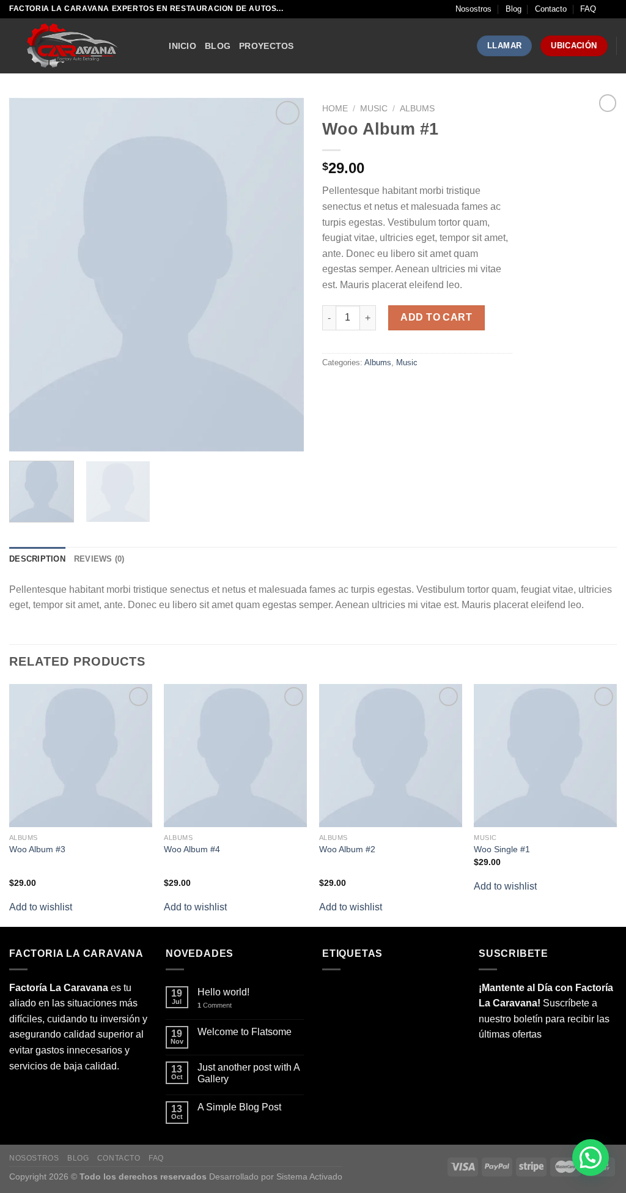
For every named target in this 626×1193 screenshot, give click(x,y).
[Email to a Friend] (377, 390)
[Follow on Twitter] (64, 1084)
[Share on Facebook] (333, 390)
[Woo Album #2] (390, 755)
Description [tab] (37, 558)
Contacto (551, 8)
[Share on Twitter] (355, 390)
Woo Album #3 (37, 849)
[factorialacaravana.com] (70, 45)
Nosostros (473, 8)
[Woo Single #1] (545, 755)
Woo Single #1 (502, 849)
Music (374, 108)
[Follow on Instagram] (42, 1084)
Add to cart (436, 317)
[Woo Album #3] (80, 755)
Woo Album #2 (347, 849)
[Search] (155, 46)
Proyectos (266, 46)
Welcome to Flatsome (244, 1032)
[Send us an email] (86, 1084)
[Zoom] (25, 437)
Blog (513, 8)
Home (335, 108)
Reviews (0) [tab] (99, 558)
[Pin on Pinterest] (399, 390)
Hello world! (223, 992)
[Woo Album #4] (235, 755)
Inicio (182, 46)
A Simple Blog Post (239, 1107)
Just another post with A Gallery (248, 1073)
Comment (214, 1005)
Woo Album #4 (192, 849)
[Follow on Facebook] (20, 1084)
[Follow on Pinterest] (108, 1084)
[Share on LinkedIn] (421, 390)
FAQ (588, 8)
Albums (417, 108)
